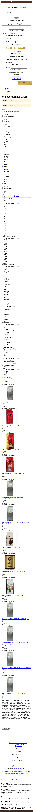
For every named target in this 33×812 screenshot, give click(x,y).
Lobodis (5, 159)
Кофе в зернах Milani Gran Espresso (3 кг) (13, 571)
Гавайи (5, 273)
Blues (5, 117)
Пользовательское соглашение (18, 743)
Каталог (7, 88)
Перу (5, 308)
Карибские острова (9, 288)
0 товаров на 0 (20, 810)
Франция (6, 341)
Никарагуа (6, 303)
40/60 (5, 256)
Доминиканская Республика (11, 331)
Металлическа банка (9, 361)
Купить (4, 405)
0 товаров (11, 810)
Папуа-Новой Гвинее (9, 306)
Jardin (5, 144)
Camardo (5, 124)
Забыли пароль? (25, 15)
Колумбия (6, 291)
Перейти (16, 111)
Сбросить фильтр (6, 377)
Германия (6, 329)
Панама (5, 304)
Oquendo (6, 173)
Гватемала (6, 276)
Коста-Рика (6, 294)
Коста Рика (6, 293)
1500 (4, 228)
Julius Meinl (6, 148)
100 (4, 205)
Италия (5, 334)
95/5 (4, 241)
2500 (4, 232)
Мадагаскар (6, 298)
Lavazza (5, 156)
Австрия (5, 326)
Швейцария (6, 342)
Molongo (5, 169)
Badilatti (5, 114)
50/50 (5, 255)
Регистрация (16, 5)
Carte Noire (6, 128)
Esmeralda (6, 136)
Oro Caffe (6, 174)
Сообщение (8, 62)
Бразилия (6, 271)
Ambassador (6, 112)
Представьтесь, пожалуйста (16, 20)
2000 (4, 230)
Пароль (8, 12)
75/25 (5, 248)
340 (4, 212)
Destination (6, 134)
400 (4, 213)
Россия (5, 339)
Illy (4, 143)
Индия (5, 283)
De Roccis (6, 133)
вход (16, 2)
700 (4, 222)
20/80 (5, 260)
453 (4, 217)
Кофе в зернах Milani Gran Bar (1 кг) (12, 595)
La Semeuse (6, 154)
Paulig (5, 178)
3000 (4, 233)
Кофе (6, 89)
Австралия (6, 268)
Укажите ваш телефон (16, 27)
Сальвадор (6, 309)
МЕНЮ (6, 83)
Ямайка (5, 319)
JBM (4, 146)
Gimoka (5, 139)
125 (4, 207)
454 (4, 218)
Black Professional (8, 116)
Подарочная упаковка (9, 363)
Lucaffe (5, 163)
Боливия (5, 269)
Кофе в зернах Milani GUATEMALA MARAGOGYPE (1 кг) (12, 497)
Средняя (5, 354)
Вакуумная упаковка (9, 360)
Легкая (5, 350)
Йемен (5, 286)
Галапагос (6, 274)
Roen (4, 184)
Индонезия (6, 284)
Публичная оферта (18, 744)
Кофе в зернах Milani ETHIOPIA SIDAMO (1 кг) (16, 619)
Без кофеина (7, 371)
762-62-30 (16, 51)
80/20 (5, 246)
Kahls (5, 149)
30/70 (5, 258)
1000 (4, 227)
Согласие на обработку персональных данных (17, 73)
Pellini (5, 179)
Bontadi (5, 119)
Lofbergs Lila (7, 161)
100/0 (5, 261)
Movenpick (6, 171)
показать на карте (19, 768)
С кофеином (7, 373)
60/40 (5, 253)
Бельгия (5, 327)
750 (4, 223)
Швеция (5, 344)
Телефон (8, 67)
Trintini (5, 191)
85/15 (5, 245)
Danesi (5, 131)
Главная (7, 86)
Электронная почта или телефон (16, 7)
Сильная (5, 352)
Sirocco (5, 189)
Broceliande (6, 121)
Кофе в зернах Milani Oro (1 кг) (11, 449)
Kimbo (5, 153)
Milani (5, 166)
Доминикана (7, 279)
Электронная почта (8, 33)
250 (4, 210)
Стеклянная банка (8, 365)
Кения (5, 289)
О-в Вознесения (8, 337)
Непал (5, 301)
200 (4, 208)
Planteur (5, 181)
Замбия (5, 281)
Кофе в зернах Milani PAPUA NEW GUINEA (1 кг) (16, 402)
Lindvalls (6, 158)
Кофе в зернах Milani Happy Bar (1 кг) (13, 473)
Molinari (5, 168)
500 (4, 220)
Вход (16, 3)
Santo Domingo (7, 188)
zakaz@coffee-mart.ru (16, 760)
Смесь (5, 311)
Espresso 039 (7, 138)
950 (4, 225)
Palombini (6, 176)
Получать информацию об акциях (17, 42)
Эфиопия (6, 318)
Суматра (5, 313)
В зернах (7, 91)
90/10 (5, 243)
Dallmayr (6, 129)
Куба (4, 296)
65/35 (5, 251)
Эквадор (5, 316)
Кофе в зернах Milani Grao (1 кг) (11, 547)
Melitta (5, 164)
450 (4, 215)
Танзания (6, 314)
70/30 (5, 250)
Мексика (6, 299)
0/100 (5, 240)
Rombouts (6, 186)
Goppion (5, 141)
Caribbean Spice (7, 126)
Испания (6, 332)
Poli (4, 183)
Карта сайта (18, 746)
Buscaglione (6, 123)
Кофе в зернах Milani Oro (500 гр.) (11, 426)
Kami (5, 151)
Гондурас (6, 278)
